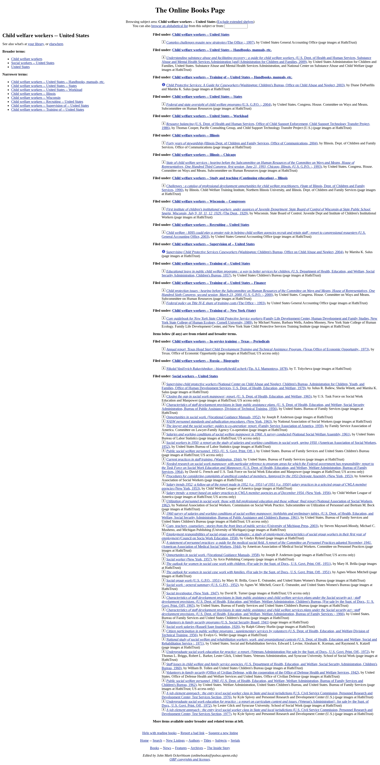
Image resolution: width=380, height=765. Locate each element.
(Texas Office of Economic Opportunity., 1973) (267, 349)
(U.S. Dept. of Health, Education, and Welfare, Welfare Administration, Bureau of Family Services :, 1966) (261, 612)
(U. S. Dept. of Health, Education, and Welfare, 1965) (239, 396)
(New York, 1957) (189, 559)
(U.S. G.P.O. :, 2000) (268, 293)
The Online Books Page (190, 10)
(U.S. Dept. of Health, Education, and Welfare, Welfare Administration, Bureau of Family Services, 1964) (268, 468)
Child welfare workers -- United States (200, 34)
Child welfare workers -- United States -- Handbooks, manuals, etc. (57, 82)
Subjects (221, 740)
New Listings (175, 740)
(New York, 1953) (259, 476)
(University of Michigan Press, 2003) (242, 526)
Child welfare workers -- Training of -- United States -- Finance (219, 283)
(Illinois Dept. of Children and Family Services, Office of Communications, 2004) (242, 143)
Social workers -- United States (32, 63)
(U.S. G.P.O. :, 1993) (258, 164)
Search (157, 740)
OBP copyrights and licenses (190, 759)
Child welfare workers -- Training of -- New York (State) (214, 310)
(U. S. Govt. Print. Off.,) (210, 451)
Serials (235, 740)
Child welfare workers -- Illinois (33, 94)
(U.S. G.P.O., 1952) (202, 585)
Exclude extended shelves (235, 22)
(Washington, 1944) (204, 459)
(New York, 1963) (219, 421)
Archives (196, 748)
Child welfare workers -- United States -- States (44, 86)
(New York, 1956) (248, 493)
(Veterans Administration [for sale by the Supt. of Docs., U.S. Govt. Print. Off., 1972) (267, 652)
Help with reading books (159, 733)
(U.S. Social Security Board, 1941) (217, 622)
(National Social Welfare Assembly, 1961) (258, 434)
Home (144, 740)
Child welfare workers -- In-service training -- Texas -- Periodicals (221, 341)
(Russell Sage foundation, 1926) (203, 627)
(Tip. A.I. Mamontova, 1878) (227, 369)
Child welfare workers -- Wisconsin (35, 98)
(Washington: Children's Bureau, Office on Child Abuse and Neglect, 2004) (254, 252)
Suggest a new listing (223, 733)
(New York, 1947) (192, 593)
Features (181, 748)
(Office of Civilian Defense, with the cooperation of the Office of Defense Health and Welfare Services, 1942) (262, 672)
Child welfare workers (26, 59)
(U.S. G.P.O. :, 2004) (218, 104)
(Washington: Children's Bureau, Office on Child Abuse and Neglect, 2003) (255, 85)
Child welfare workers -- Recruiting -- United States (47, 101)
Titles (207, 740)
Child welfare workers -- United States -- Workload (46, 90)
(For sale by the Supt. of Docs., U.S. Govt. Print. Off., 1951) (248, 564)
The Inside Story (218, 748)
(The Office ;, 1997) (210, 42)
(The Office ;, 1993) (215, 303)
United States (20, 67)
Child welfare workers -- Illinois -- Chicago (204, 155)
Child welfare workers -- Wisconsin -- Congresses (208, 201)
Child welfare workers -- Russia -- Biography (205, 361)
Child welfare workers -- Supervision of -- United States (50, 105)
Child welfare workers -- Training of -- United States (47, 109)
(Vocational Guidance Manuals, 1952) (213, 417)
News (167, 748)
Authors (194, 740)
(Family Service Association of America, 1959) (244, 426)
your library (36, 44)
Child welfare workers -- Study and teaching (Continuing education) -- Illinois (230, 178)
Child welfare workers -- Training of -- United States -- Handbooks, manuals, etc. (232, 77)
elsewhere (56, 44)
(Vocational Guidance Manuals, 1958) (212, 555)
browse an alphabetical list (169, 26)
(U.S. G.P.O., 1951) (193, 580)
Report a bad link (193, 733)
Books (154, 748)
